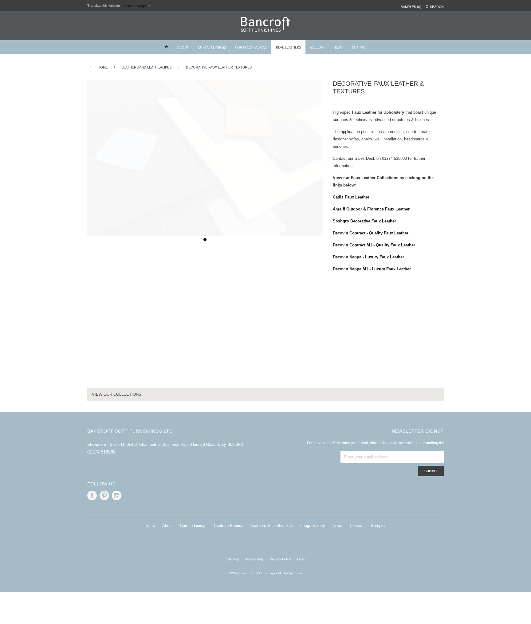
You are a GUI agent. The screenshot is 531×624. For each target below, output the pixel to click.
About (167, 525)
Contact (357, 525)
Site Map (232, 559)
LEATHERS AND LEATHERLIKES (146, 67)
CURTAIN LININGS (212, 47)
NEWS (338, 47)
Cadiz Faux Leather (351, 197)
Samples (379, 525)
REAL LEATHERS (288, 47)
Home (149, 525)
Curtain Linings (193, 525)
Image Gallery (312, 525)
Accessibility (254, 559)
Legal (301, 559)
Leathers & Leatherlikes (272, 525)
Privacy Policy (280, 559)
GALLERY (317, 47)
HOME (103, 67)
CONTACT (359, 47)
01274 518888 (101, 451)
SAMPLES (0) (411, 7)
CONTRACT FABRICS (251, 47)
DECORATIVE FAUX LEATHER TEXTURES (218, 67)
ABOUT (183, 47)
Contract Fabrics (228, 525)
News (337, 525)
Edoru (297, 573)
